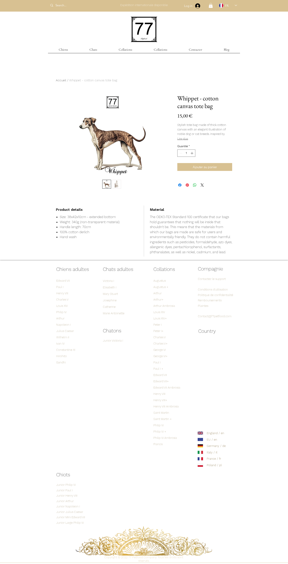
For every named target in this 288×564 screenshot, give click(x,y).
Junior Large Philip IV (70, 523)
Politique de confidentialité (215, 295)
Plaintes (203, 306)
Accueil (61, 80)
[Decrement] (180, 153)
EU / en (212, 439)
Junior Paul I (64, 490)
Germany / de (216, 446)
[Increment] (192, 153)
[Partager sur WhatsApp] (194, 185)
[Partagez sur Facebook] (180, 185)
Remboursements (210, 300)
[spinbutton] (186, 153)
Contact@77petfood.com (214, 316)
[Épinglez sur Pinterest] (187, 185)
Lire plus (182, 138)
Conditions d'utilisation (213, 289)
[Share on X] (202, 185)
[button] (211, 5)
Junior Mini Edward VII (70, 517)
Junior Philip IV (66, 485)
